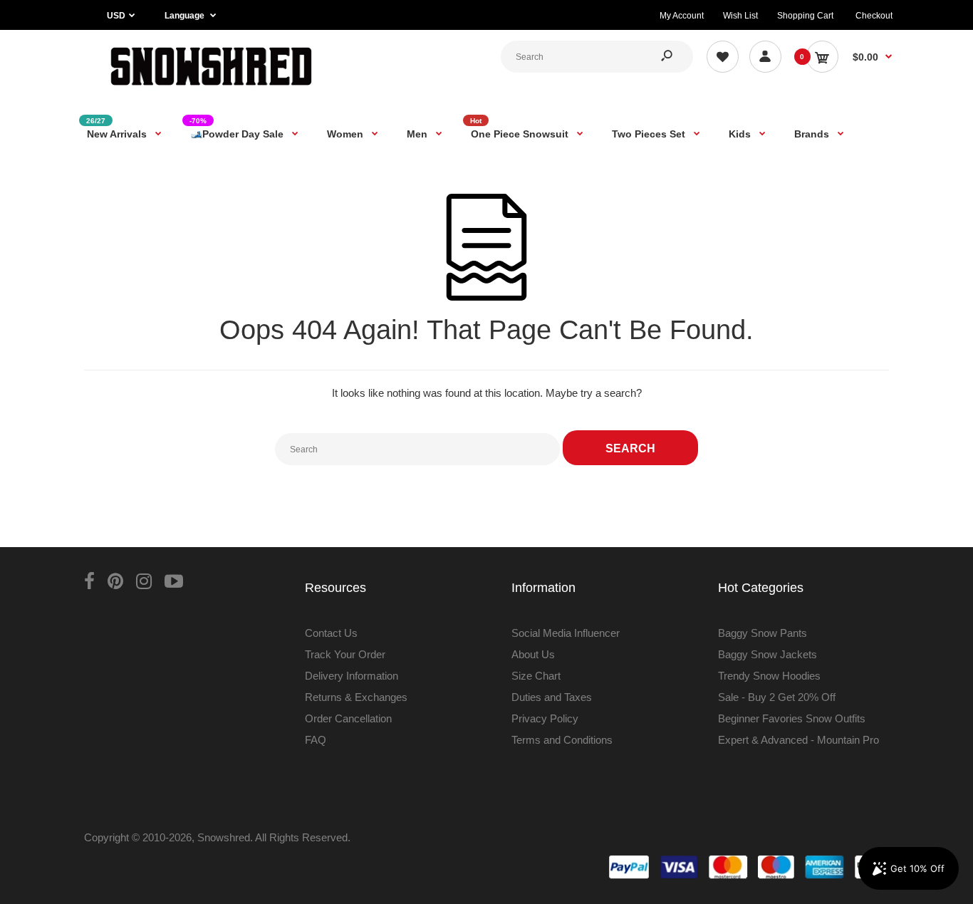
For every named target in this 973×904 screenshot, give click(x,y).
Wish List (740, 16)
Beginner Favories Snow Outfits (791, 718)
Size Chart (536, 676)
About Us (533, 654)
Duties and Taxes (551, 697)
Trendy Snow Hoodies (769, 676)
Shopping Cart (805, 16)
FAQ (315, 740)
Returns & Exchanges (356, 697)
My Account (682, 16)
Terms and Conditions (562, 740)
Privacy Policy (544, 718)
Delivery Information (351, 676)
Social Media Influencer (565, 633)
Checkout (874, 16)
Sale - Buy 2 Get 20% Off (777, 697)
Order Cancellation (348, 718)
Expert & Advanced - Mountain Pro (798, 740)
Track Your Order (345, 654)
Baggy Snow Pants (762, 633)
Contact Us (331, 633)
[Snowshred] (211, 88)
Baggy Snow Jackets (767, 654)
